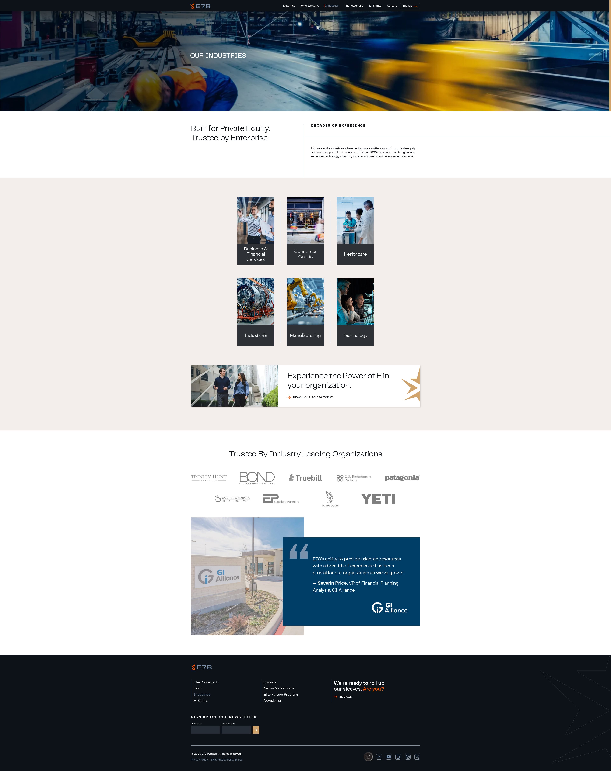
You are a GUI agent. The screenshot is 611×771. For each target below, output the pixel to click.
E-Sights (201, 700)
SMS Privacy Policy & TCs (226, 759)
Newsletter (272, 700)
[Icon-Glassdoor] (398, 757)
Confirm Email (228, 723)
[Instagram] (408, 757)
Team (198, 688)
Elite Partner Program (281, 694)
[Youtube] (388, 757)
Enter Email (196, 723)
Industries (202, 694)
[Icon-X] (417, 757)
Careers (270, 682)
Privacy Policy (199, 759)
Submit (256, 730)
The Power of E (206, 682)
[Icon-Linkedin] (379, 757)
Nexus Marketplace (279, 688)
